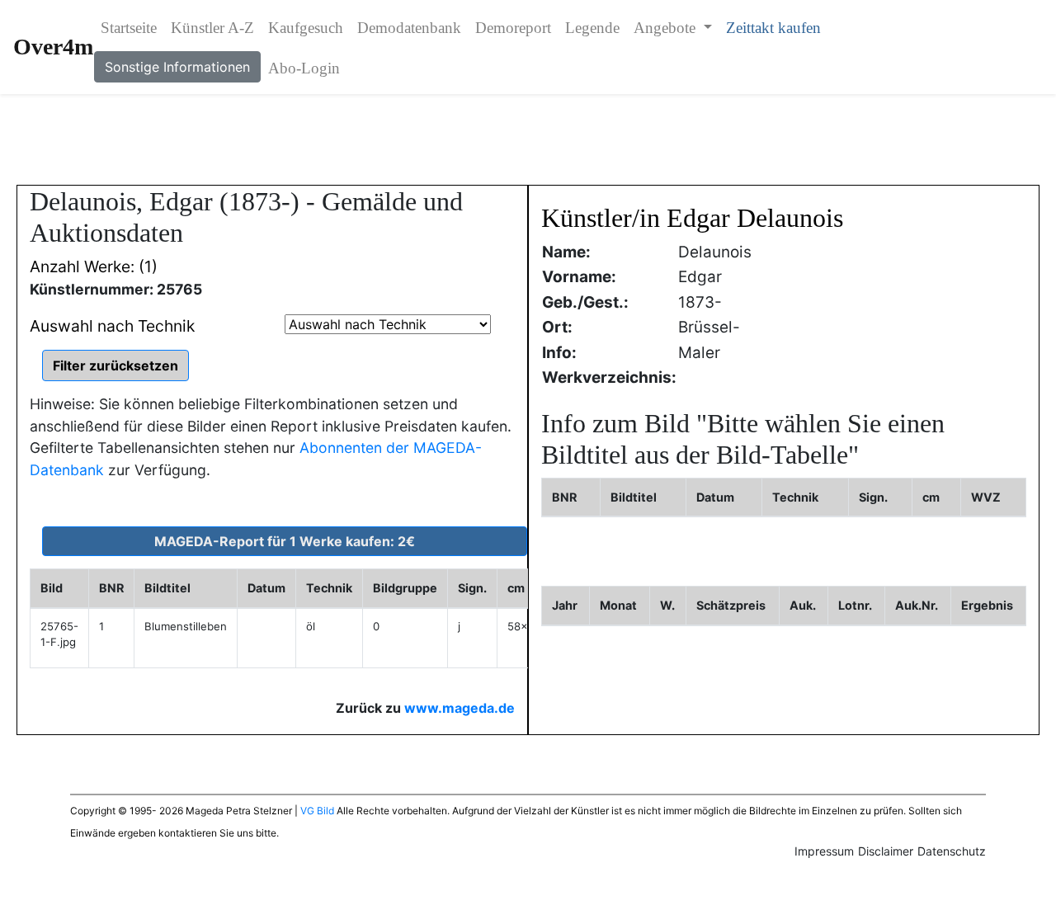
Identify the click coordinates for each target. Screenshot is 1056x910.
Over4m (53, 46)
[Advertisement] (528, 139)
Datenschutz (951, 851)
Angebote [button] (667, 27)
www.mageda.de (459, 708)
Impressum (824, 851)
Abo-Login (304, 68)
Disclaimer (885, 851)
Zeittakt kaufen (773, 27)
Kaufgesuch (305, 27)
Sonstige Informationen (177, 67)
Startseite (129, 27)
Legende (592, 27)
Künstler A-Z (212, 27)
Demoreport (513, 27)
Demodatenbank (409, 27)
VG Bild (317, 810)
